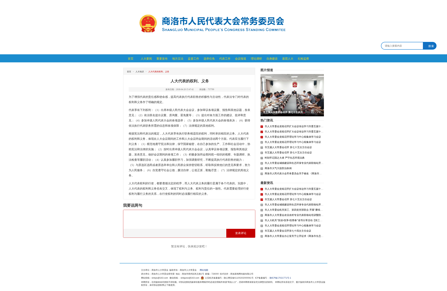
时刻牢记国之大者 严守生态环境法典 (285, 158)
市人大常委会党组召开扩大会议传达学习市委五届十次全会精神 (294, 126)
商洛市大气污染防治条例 (278, 168)
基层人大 (287, 58)
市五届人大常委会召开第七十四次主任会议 (288, 231)
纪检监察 (303, 58)
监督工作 (193, 58)
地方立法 (177, 58)
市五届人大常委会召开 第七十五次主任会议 (288, 147)
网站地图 (203, 270)
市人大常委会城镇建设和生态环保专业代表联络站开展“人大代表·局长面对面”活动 (294, 163)
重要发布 (162, 58)
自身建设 (272, 58)
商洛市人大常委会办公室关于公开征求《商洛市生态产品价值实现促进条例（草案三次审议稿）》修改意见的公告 (294, 236)
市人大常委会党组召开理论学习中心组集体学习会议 (293, 137)
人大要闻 (146, 58)
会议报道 (240, 58)
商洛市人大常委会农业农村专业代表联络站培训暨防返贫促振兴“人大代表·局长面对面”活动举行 (294, 215)
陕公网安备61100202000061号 (239, 278)
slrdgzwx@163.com (190, 278)
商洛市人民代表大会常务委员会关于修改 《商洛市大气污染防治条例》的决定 (294, 173)
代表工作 (224, 58)
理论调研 (256, 58)
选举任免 (209, 58)
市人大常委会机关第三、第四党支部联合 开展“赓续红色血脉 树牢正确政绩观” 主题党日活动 (294, 210)
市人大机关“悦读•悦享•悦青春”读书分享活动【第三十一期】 (294, 220)
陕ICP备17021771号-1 (280, 278)
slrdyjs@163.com (160, 278)
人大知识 (139, 71)
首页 (130, 58)
